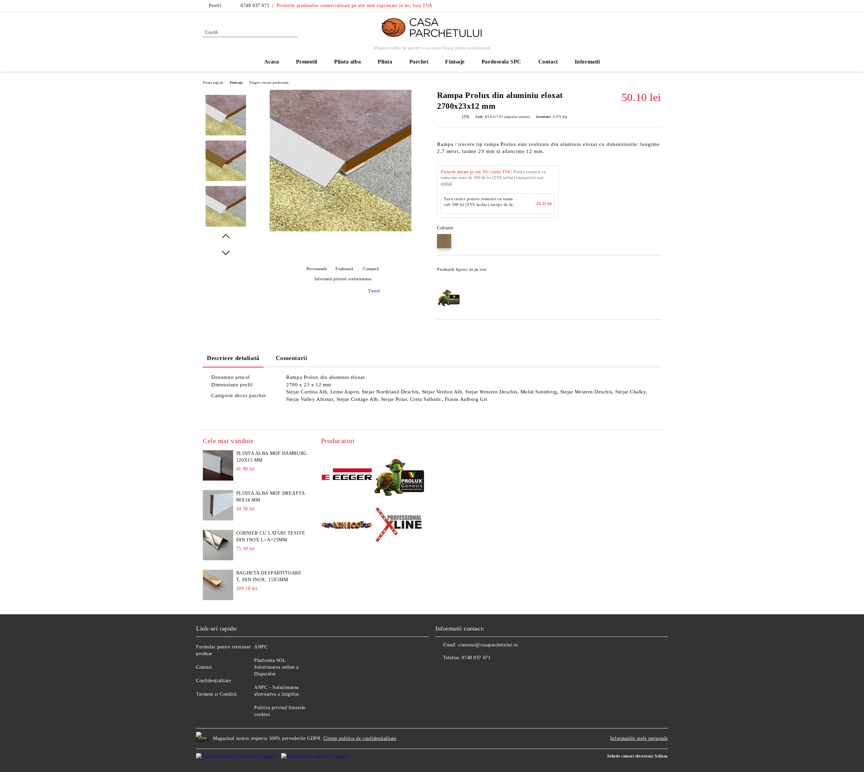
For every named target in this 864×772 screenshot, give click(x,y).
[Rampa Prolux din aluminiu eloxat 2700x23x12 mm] (340, 229)
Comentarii (291, 358)
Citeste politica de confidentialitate (360, 738)
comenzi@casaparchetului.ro (488, 644)
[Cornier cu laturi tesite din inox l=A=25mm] (218, 545)
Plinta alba (347, 62)
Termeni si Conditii (216, 694)
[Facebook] (647, 5)
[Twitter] (657, 5)
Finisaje (236, 82)
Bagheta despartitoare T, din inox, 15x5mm (269, 576)
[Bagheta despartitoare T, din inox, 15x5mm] (218, 585)
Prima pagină (213, 82)
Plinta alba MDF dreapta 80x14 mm (270, 497)
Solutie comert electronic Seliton (637, 756)
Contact (548, 62)
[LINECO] (347, 525)
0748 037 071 (255, 5)
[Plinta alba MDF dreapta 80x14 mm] (218, 505)
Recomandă (316, 268)
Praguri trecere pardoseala (269, 82)
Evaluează (344, 268)
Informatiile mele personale (639, 738)
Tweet (374, 290)
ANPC (260, 646)
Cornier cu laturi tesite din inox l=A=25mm (270, 536)
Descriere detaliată (233, 358)
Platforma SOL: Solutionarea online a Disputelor (276, 667)
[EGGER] (347, 475)
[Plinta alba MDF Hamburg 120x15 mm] (218, 465)
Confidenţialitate (213, 680)
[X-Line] (399, 526)
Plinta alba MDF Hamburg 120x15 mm (271, 457)
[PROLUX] (399, 475)
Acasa (271, 62)
